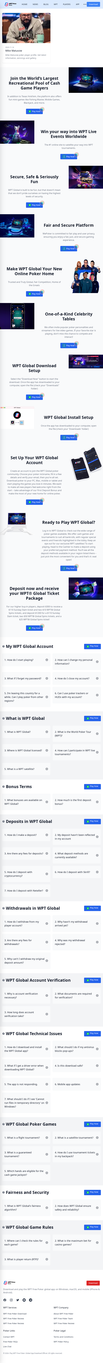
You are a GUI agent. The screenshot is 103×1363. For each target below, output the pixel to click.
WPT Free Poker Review (13, 1318)
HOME (24, 4)
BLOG (45, 4)
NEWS (35, 4)
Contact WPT (8, 1337)
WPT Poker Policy (61, 1341)
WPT (56, 4)
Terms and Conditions (63, 1337)
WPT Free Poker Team (63, 1318)
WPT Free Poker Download (15, 1313)
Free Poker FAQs (10, 1341)
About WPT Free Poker (63, 1313)
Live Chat (7, 1346)
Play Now (34, 112)
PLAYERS (67, 4)
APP (77, 4)
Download (93, 4)
